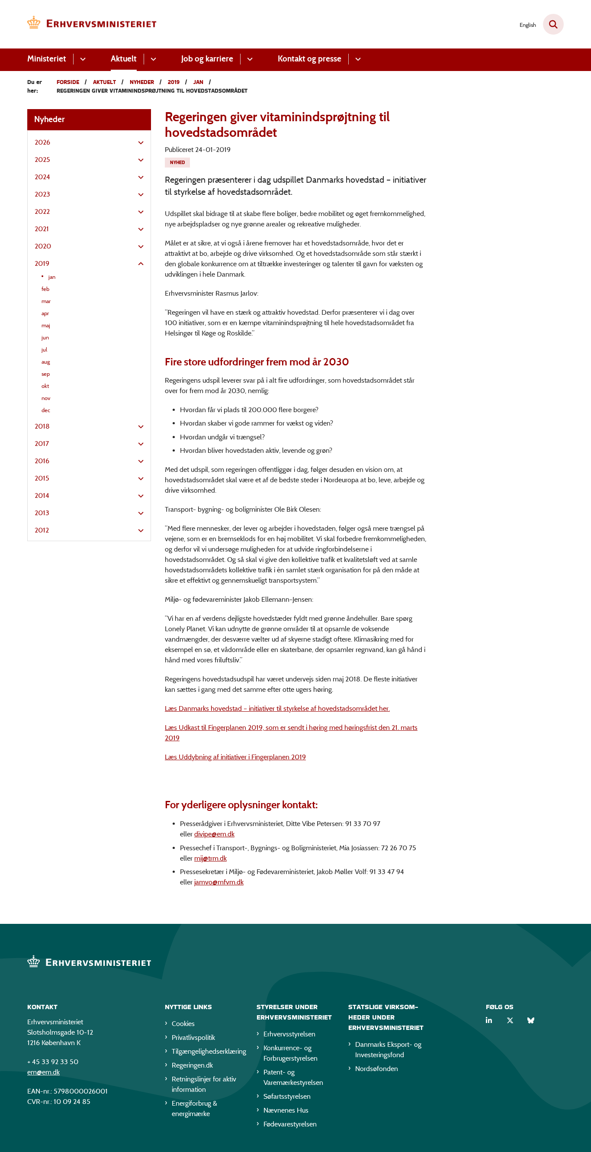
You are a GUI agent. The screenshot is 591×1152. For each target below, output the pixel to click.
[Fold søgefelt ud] (553, 24)
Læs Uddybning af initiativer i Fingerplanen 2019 (235, 757)
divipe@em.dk (214, 834)
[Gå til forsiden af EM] (92, 24)
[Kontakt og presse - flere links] (356, 59)
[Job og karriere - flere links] (248, 59)
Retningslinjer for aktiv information (204, 1084)
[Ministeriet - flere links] (81, 59)
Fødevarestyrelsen (290, 1124)
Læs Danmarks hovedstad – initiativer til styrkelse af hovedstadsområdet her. (277, 708)
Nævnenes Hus (285, 1110)
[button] (139, 143)
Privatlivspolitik (193, 1037)
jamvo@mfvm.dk (219, 882)
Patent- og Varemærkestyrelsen (293, 1077)
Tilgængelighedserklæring (207, 1051)
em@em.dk (43, 1072)
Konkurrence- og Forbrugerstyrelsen (290, 1053)
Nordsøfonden (376, 1069)
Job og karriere (207, 59)
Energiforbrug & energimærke (194, 1108)
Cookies (183, 1024)
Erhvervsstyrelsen (289, 1034)
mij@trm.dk (210, 858)
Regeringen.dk (192, 1065)
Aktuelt (124, 59)
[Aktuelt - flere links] (152, 59)
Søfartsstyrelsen (287, 1096)
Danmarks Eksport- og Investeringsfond (388, 1049)
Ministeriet (46, 59)
